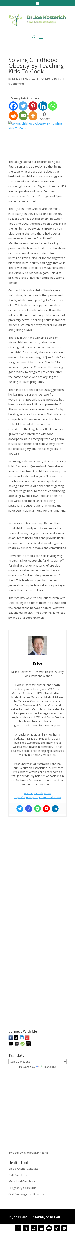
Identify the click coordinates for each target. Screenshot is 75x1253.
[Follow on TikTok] (57, 1228)
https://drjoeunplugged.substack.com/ (37, 797)
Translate (49, 1067)
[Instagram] (28, 808)
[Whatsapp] (52, 106)
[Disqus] (37, 866)
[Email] (23, 115)
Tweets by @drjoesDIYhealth (28, 1152)
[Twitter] (23, 106)
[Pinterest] (33, 106)
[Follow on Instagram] (34, 1228)
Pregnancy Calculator (22, 1188)
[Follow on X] (26, 1228)
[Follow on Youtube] (49, 1228)
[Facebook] (13, 106)
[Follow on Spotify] (64, 1228)
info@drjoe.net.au (46, 1217)
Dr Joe (16, 78)
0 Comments (16, 83)
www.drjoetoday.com (37, 793)
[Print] (13, 115)
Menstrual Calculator (21, 1181)
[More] (33, 115)
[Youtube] (46, 808)
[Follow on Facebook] (18, 1228)
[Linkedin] (42, 106)
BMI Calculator (18, 1175)
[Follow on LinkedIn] (41, 1228)
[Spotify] (37, 808)
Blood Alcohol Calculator (24, 1168)
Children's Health (51, 78)
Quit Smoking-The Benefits (26, 1194)
